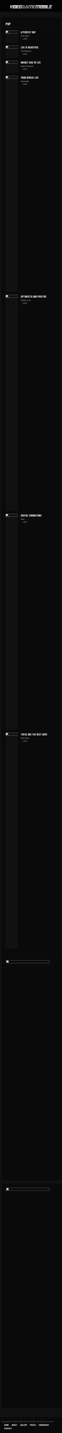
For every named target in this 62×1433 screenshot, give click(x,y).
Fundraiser (44, 1424)
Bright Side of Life (31, 62)
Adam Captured (27, 66)
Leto (29, 300)
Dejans (23, 300)
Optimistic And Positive (33, 296)
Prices (33, 1424)
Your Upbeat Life (30, 77)
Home (6, 1424)
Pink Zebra (25, 36)
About (14, 1424)
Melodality (25, 81)
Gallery (23, 1424)
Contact (8, 1428)
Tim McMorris (26, 51)
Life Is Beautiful (29, 47)
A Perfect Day (28, 32)
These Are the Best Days (34, 734)
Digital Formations (31, 515)
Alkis (23, 519)
